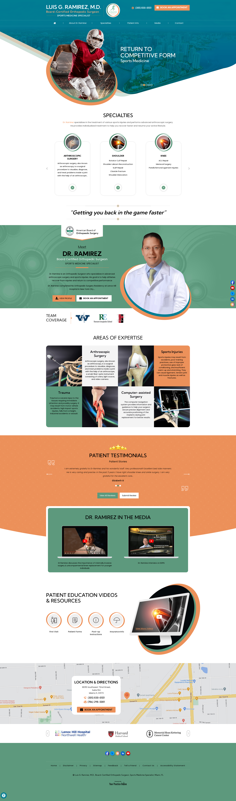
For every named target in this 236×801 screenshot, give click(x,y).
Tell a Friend (130, 765)
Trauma (64, 393)
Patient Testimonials (118, 455)
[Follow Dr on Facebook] (232, 282)
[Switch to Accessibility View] (4, 795)
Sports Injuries (172, 352)
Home (54, 23)
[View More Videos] (164, 619)
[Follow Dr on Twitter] (232, 293)
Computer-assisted (136, 395)
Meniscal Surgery (133, 60)
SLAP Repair (72, 167)
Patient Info (133, 23)
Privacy (83, 765)
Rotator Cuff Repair (72, 160)
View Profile (65, 298)
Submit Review (129, 495)
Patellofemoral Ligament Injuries (118, 167)
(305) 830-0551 (143, 7)
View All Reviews (107, 495)
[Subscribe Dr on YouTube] (232, 288)
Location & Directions (96, 682)
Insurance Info (117, 631)
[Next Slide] (187, 474)
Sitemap (97, 765)
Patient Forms (75, 631)
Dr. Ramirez (68, 122)
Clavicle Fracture (72, 171)
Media (158, 23)
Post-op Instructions (96, 633)
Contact (179, 23)
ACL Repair (118, 160)
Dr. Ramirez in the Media (118, 517)
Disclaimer (68, 765)
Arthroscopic (100, 354)
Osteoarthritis (163, 174)
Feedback (113, 765)
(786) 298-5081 (96, 701)
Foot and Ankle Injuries (164, 178)
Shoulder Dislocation (72, 175)
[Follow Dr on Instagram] (232, 304)
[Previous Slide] (49, 474)
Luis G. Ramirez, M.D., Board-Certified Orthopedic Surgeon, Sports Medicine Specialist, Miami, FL (118, 775)
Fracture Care (163, 170)
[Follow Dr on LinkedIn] (232, 299)
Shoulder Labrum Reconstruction (72, 164)
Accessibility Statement (172, 765)
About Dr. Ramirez (78, 23)
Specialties (105, 23)
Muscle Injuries (163, 167)
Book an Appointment (173, 8)
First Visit (53, 631)
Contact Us (148, 765)
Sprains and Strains (163, 163)
